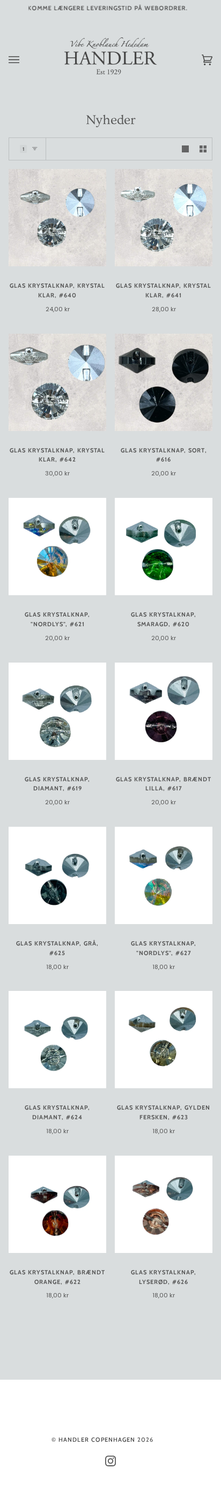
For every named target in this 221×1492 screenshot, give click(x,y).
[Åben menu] (25, 59)
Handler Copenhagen (96, 1439)
